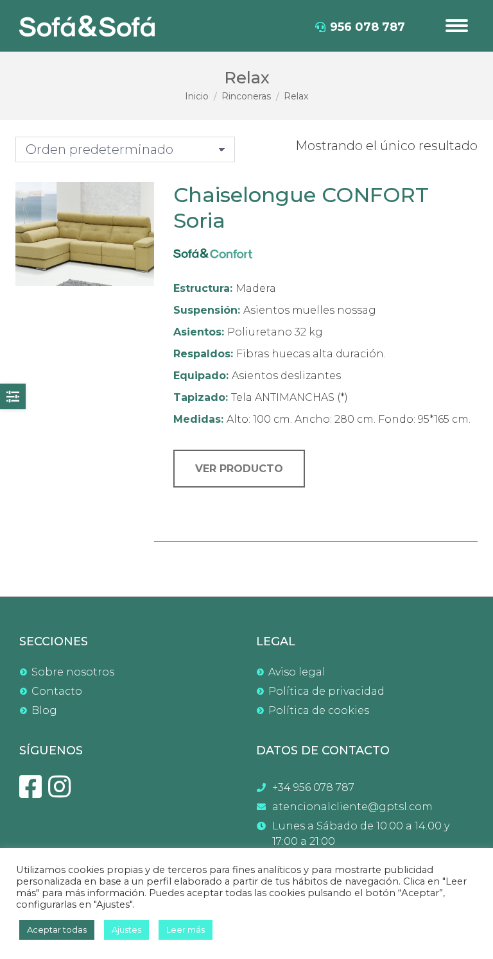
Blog (44, 710)
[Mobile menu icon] (457, 26)
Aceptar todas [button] (57, 929)
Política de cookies (318, 710)
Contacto (56, 691)
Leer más (185, 929)
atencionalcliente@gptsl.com (352, 807)
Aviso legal (296, 672)
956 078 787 (367, 27)
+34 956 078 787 (313, 787)
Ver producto (239, 469)
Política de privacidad (326, 691)
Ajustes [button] (126, 929)
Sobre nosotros (72, 672)
